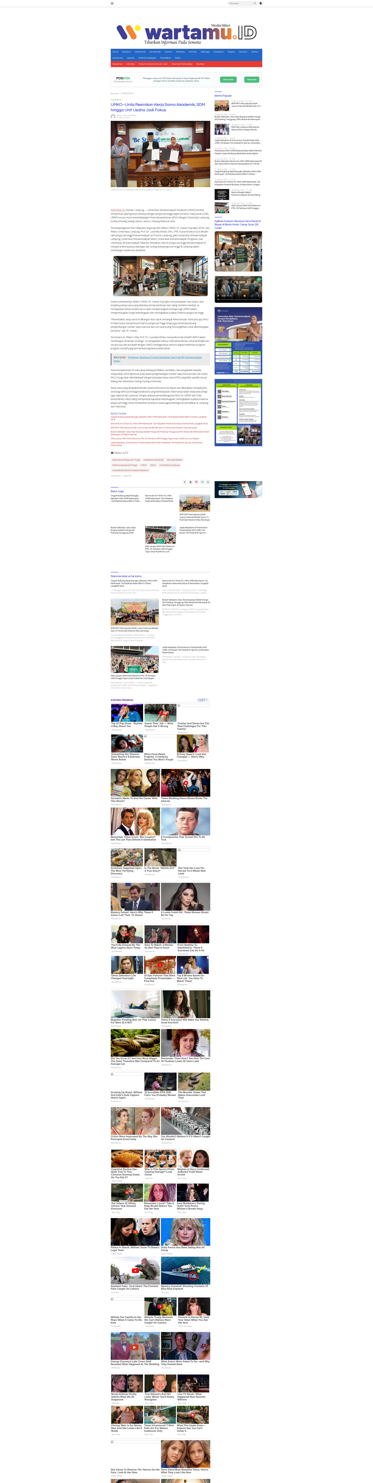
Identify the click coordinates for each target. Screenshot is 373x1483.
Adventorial (140, 52)
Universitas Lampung (169, 465)
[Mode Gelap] (260, 3)
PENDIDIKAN (116, 99)
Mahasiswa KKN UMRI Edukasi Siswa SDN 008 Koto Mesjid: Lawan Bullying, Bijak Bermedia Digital (238, 152)
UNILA (153, 465)
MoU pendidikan (174, 460)
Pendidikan (165, 58)
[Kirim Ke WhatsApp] (208, 482)
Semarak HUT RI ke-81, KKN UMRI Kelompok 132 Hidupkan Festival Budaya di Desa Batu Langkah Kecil (159, 424)
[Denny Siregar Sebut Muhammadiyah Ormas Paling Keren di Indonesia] (222, 194)
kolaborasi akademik (153, 460)
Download (251, 79)
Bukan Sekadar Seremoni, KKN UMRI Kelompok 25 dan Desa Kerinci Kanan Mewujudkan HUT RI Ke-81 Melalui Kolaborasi (238, 162)
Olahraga (205, 52)
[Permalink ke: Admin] (113, 116)
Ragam (231, 52)
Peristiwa (180, 52)
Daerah (168, 52)
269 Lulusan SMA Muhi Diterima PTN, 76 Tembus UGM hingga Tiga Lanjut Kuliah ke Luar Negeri (155, 439)
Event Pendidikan (130, 115)
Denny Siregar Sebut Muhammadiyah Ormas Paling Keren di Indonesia (245, 193)
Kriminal (193, 52)
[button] (255, 3)
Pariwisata (219, 52)
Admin (119, 115)
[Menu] (113, 3)
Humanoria (117, 58)
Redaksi (200, 64)
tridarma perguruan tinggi (124, 465)
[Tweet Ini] (190, 482)
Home (115, 52)
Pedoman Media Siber (181, 64)
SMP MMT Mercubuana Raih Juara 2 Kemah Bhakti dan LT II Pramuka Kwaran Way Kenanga (154, 428)
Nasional (126, 52)
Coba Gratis (228, 79)
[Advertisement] (186, 15)
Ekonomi (243, 52)
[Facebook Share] (185, 482)
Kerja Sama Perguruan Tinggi (126, 460)
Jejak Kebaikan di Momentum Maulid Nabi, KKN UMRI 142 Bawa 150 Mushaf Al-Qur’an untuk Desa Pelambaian (156, 444)
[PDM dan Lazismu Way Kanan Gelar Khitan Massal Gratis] (222, 129)
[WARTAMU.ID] (186, 33)
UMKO (143, 465)
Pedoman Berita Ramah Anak (153, 64)
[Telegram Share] (202, 482)
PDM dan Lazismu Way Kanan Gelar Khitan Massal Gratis (245, 128)
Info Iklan (131, 64)
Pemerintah (155, 52)
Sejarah (130, 58)
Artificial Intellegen (147, 58)
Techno (254, 52)
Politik (177, 58)
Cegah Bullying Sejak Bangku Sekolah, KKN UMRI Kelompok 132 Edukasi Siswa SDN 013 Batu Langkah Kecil (159, 418)
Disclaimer (117, 64)
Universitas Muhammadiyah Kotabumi (130, 470)
